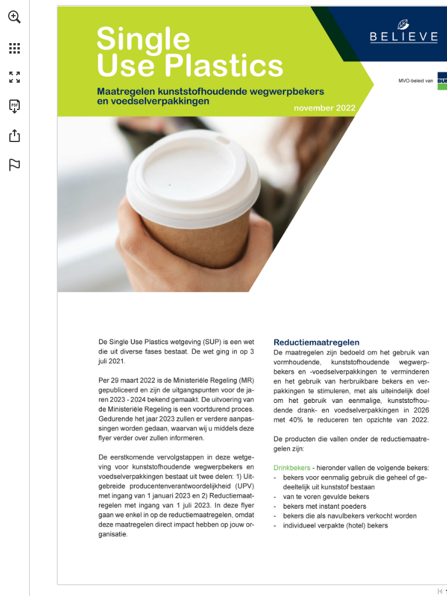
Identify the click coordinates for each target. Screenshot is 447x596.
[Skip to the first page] (440, 591)
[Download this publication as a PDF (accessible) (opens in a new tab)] (14, 106)
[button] (14, 16)
